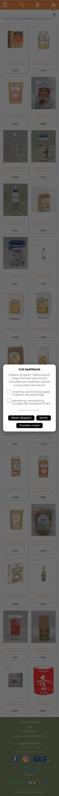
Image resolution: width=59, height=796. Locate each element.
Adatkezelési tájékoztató (30, 410)
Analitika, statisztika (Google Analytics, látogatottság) (31, 393)
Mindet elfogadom (21, 418)
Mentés (43, 418)
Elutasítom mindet (29, 425)
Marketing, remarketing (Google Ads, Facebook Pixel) (31, 402)
